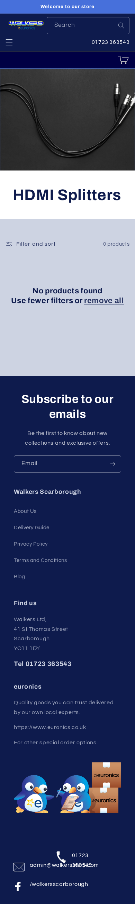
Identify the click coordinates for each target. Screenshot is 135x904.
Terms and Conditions (40, 560)
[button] (9, 42)
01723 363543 (80, 859)
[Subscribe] (113, 464)
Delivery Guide (32, 527)
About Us (25, 511)
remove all (104, 300)
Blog (19, 576)
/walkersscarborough (38, 884)
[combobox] (88, 25)
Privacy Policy (31, 544)
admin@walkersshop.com (38, 865)
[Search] (121, 25)
